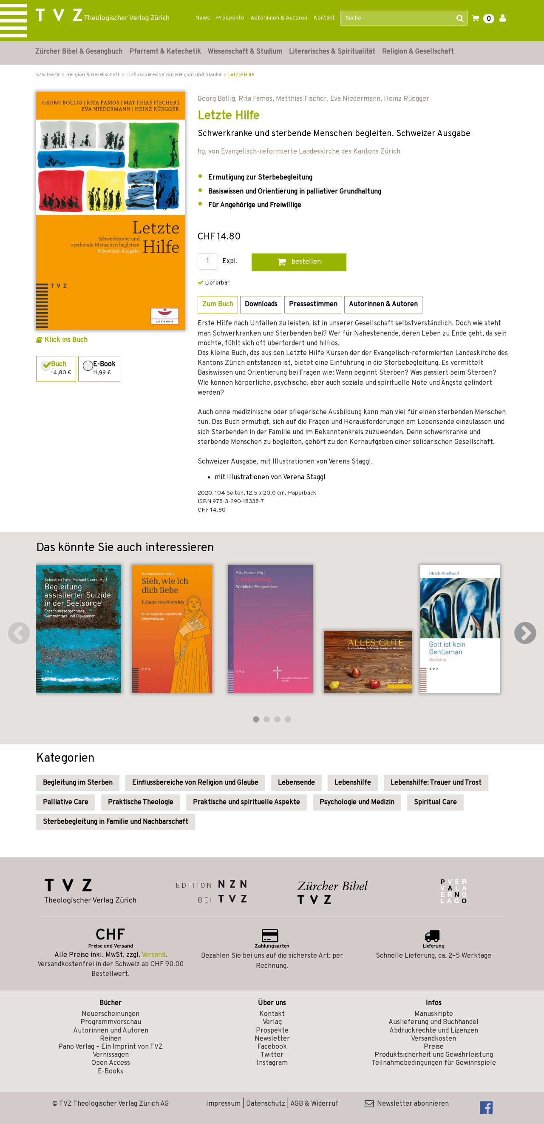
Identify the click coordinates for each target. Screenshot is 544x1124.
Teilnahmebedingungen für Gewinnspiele (433, 1063)
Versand (153, 955)
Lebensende (296, 783)
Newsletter (272, 1039)
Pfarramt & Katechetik (165, 52)
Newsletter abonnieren (411, 1104)
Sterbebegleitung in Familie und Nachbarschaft (115, 822)
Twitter (272, 1055)
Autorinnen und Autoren (110, 1031)
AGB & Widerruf (314, 1104)
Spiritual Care (435, 802)
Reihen (111, 1039)
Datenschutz (265, 1104)
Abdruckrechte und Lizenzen (433, 1031)
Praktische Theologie (140, 802)
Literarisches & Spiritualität (332, 52)
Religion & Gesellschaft (418, 52)
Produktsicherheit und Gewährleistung (433, 1055)
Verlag (272, 1022)
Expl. (230, 262)
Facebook (272, 1047)
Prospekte (230, 18)
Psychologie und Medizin (357, 802)
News (202, 18)
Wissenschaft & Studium (245, 52)
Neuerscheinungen (110, 1014)
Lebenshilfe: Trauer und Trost (436, 783)
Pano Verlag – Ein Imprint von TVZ (110, 1047)
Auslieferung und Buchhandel (433, 1022)
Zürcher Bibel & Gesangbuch (78, 52)
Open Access (110, 1063)
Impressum (223, 1104)
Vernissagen (111, 1055)
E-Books (110, 1071)
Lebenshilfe (352, 783)
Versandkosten (433, 1039)
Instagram (272, 1063)
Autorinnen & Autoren (278, 18)
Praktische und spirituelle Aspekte (246, 802)
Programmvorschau (110, 1022)
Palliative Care (65, 802)
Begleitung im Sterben (78, 783)
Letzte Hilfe (241, 74)
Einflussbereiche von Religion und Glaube (195, 783)
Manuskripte (433, 1014)
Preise (434, 1047)
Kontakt (324, 18)
